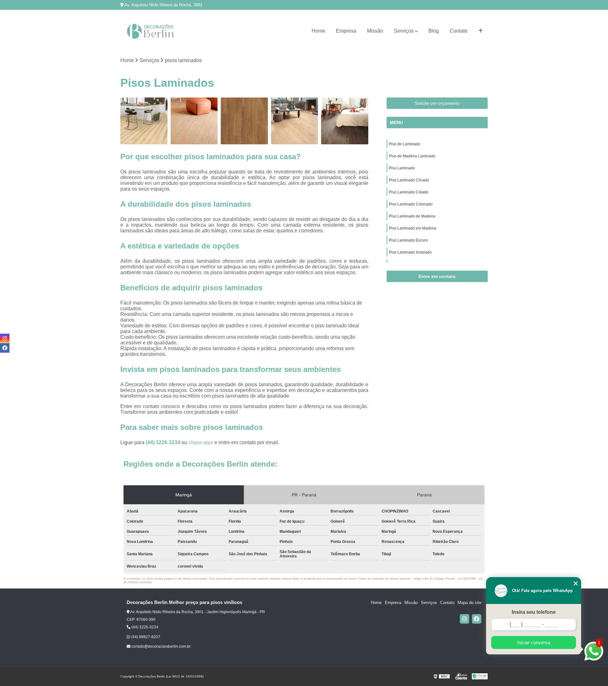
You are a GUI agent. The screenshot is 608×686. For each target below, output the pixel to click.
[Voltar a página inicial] (152, 31)
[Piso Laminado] (244, 121)
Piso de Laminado (404, 144)
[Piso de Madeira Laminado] (194, 121)
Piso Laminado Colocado (411, 204)
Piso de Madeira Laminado (412, 156)
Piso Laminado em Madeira (412, 228)
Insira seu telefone (534, 612)
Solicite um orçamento (437, 103)
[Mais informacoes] (480, 31)
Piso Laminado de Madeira (412, 216)
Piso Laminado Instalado (410, 252)
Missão (375, 31)
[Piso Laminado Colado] (344, 121)
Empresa (346, 31)
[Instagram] (464, 619)
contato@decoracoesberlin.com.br (160, 646)
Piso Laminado (402, 168)
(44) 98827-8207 (145, 637)
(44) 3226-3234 (163, 442)
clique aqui (200, 442)
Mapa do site (469, 602)
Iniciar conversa (533, 642)
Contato (458, 31)
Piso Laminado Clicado (409, 180)
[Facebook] (476, 619)
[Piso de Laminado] (144, 121)
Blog (433, 31)
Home (318, 31)
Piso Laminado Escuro (408, 240)
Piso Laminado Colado (408, 192)
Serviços (404, 31)
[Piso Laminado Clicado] (294, 121)
